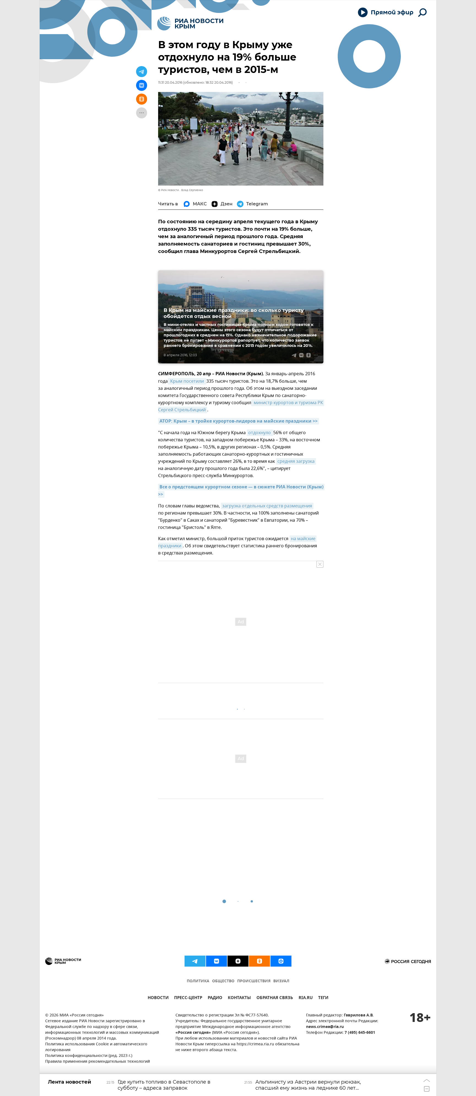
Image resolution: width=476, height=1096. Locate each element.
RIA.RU (306, 998)
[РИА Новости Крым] (190, 23)
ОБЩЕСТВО (223, 981)
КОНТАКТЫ (239, 998)
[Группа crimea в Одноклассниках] (259, 961)
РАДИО (215, 998)
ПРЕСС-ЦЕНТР (188, 998)
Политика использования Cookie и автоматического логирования (96, 1047)
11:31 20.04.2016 (170, 82)
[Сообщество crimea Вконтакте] (216, 961)
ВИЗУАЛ (281, 981)
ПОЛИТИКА (198, 981)
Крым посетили (187, 381)
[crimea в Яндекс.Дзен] (238, 961)
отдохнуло (260, 432)
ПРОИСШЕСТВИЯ (254, 981)
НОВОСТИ (158, 998)
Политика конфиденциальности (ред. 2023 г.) (88, 1056)
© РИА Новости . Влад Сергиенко (180, 190)
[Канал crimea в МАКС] (281, 961)
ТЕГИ (323, 998)
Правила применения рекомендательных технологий (97, 1062)
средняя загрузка (296, 461)
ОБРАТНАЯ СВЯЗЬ (274, 998)
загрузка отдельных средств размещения (267, 506)
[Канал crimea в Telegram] (195, 961)
